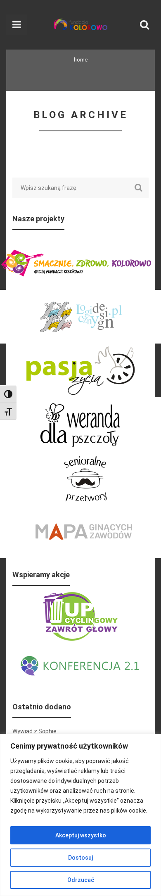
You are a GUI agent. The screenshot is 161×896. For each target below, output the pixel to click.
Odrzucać (80, 880)
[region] (80, 815)
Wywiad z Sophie (34, 731)
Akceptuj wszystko (80, 835)
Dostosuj (80, 857)
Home (81, 60)
